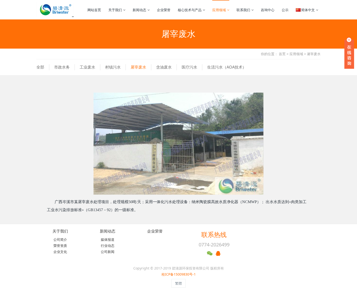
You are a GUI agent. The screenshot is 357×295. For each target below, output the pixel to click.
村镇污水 (113, 67)
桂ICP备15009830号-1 (179, 274)
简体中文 (308, 10)
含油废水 (164, 67)
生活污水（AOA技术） (226, 67)
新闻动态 (139, 10)
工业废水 (87, 67)
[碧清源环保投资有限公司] (55, 9)
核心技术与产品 (190, 10)
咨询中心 (267, 10)
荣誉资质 (60, 245)
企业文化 (60, 251)
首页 (282, 54)
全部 (40, 67)
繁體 (178, 283)
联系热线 (214, 234)
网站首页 (94, 10)
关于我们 (115, 10)
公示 (285, 10)
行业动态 (107, 245)
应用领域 (219, 10)
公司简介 (60, 239)
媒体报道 (107, 239)
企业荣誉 (163, 10)
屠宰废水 (314, 54)
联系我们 (243, 10)
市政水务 (62, 67)
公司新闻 (107, 251)
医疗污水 (189, 67)
